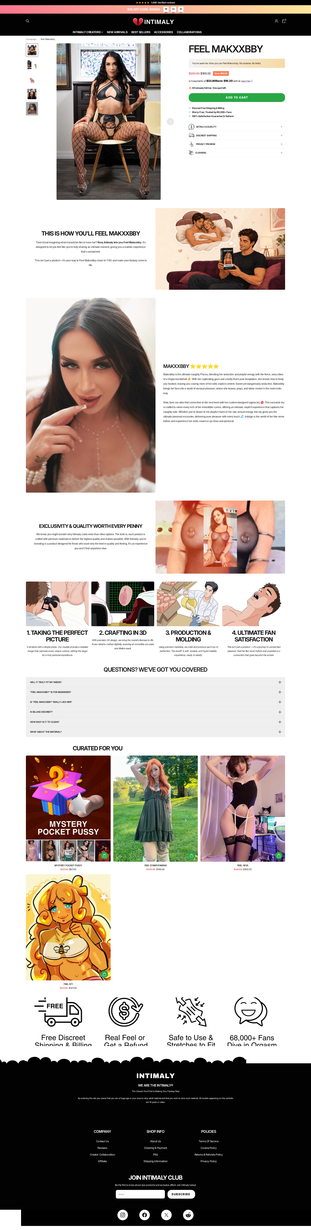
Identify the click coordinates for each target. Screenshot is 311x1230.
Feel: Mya (242, 865)
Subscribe (181, 1194)
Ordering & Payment (155, 1147)
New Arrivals (117, 32)
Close (102, 1139)
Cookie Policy (209, 1147)
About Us (221, 29)
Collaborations (189, 32)
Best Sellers (140, 32)
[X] (166, 1215)
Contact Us (232, 29)
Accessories (163, 32)
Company (102, 1132)
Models (221, 32)
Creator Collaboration (102, 1154)
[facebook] (144, 1215)
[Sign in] (276, 21)
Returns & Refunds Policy (209, 1154)
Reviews (102, 1147)
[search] (27, 21)
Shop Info (156, 1132)
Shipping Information (155, 1161)
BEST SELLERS (209, 32)
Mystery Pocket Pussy (68, 865)
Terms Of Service (208, 1141)
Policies (208, 1132)
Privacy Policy (209, 1161)
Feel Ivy (68, 984)
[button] (170, 121)
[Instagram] (122, 1215)
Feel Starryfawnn (155, 865)
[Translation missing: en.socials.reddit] (188, 1215)
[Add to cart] (104, 855)
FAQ (155, 1154)
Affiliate (102, 1161)
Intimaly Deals (209, 29)
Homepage (31, 39)
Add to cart (237, 97)
